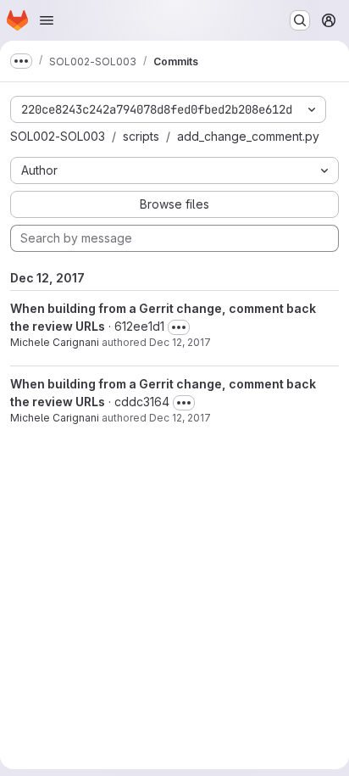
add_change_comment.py (248, 136)
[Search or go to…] (300, 20)
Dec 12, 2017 (180, 342)
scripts (141, 136)
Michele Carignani (54, 342)
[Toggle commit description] (179, 327)
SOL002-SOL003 (57, 136)
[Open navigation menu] (46, 20)
